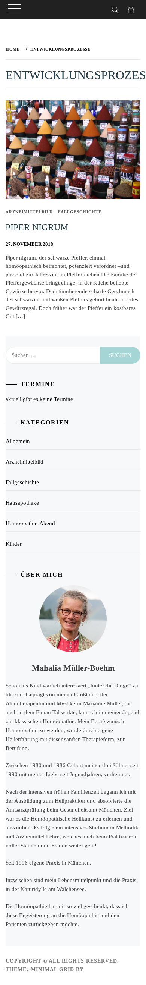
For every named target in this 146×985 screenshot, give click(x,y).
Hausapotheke (22, 503)
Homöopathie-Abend (30, 523)
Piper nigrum (37, 227)
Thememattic (107, 969)
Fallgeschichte (79, 212)
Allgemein (18, 441)
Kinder (14, 544)
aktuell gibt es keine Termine (39, 399)
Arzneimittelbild (29, 212)
